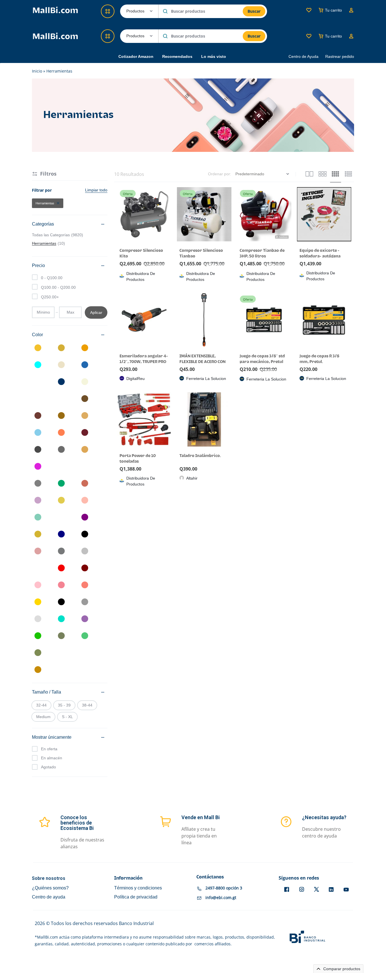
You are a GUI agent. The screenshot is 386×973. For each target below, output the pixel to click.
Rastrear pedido (339, 56)
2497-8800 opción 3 (223, 888)
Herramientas (45, 203)
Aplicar (96, 312)
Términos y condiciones (138, 887)
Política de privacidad (135, 897)
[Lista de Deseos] (309, 36)
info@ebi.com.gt (220, 897)
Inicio (37, 71)
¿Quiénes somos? (50, 887)
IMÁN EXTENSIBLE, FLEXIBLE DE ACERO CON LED (202, 361)
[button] (120, 320)
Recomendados (177, 56)
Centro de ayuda (48, 897)
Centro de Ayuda (303, 56)
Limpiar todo (96, 190)
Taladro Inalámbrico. (200, 456)
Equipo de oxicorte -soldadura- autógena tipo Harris (320, 256)
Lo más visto (213, 56)
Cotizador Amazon (135, 56)
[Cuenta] (351, 36)
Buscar (254, 36)
